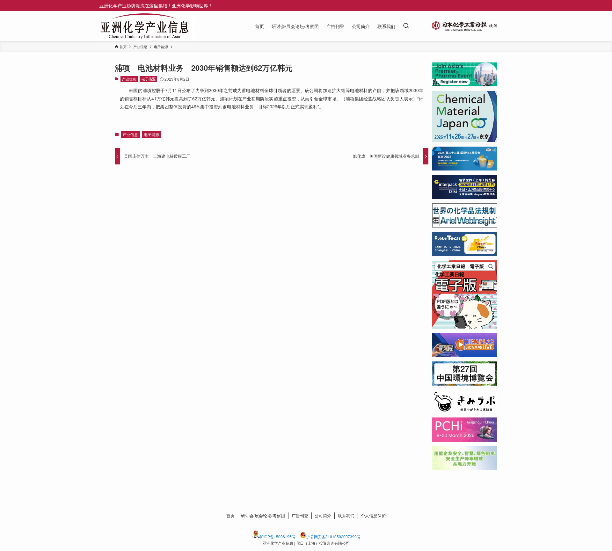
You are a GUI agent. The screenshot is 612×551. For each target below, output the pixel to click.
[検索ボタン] (406, 26)
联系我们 (346, 515)
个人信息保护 (373, 515)
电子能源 (149, 78)
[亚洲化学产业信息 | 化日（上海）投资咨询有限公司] (144, 26)
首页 (230, 515)
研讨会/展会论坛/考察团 (263, 515)
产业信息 (129, 78)
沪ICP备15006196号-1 (279, 536)
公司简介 (323, 515)
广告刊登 (300, 515)
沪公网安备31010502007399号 (333, 536)
